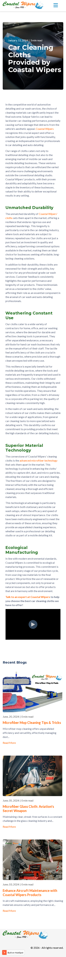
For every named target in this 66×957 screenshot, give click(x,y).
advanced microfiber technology (38, 460)
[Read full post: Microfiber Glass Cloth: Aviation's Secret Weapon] (32, 795)
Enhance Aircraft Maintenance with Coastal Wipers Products (30, 892)
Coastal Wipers (44, 128)
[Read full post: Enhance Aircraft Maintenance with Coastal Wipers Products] (32, 879)
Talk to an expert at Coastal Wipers (27, 596)
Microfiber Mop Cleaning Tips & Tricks (32, 722)
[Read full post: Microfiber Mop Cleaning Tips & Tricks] (32, 711)
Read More (9, 742)
